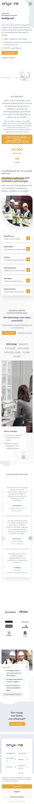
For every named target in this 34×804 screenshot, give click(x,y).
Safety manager (11, 346)
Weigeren (17, 791)
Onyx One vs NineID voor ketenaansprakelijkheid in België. (14, 690)
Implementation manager (12, 354)
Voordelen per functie (25, 335)
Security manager (23, 350)
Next (23, 459)
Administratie (23, 346)
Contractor (17, 358)
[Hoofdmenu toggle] (30, 4)
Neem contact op (17, 725)
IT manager (26, 354)
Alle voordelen (9, 335)
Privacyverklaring (20, 801)
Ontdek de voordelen (8, 59)
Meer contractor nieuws (12, 696)
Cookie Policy (11, 801)
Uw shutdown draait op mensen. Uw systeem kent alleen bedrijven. (14, 675)
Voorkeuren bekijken (17, 797)
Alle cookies (17, 786)
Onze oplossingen (9, 54)
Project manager (10, 350)
